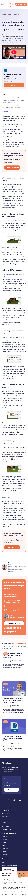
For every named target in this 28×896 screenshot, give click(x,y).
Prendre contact (21, 4)
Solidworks (5, 854)
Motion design (6, 820)
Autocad (4, 839)
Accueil (4, 14)
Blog (3, 862)
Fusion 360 (5, 848)
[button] (5, 4)
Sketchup (4, 851)
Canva (3, 845)
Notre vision (5, 826)
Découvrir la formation (12, 167)
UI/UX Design (6, 817)
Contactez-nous (6, 829)
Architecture (17, 14)
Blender (4, 842)
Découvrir (14, 85)
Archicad (4, 836)
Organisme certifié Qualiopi (9, 865)
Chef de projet (6, 813)
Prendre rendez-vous (14, 623)
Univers (10, 14)
